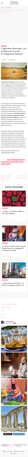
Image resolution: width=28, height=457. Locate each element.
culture (8, 161)
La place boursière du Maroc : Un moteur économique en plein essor (13, 284)
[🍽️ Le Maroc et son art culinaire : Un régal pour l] (14, 339)
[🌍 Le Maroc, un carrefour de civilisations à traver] (14, 419)
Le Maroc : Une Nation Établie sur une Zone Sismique (13, 212)
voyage (8, 164)
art (19, 159)
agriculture (14, 159)
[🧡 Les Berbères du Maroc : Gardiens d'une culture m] (14, 365)
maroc (21, 161)
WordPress (24, 445)
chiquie (4, 59)
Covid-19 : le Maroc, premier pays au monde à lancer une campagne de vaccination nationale (14, 248)
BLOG (2, 311)
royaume (3, 164)
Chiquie (14, 2)
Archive (3, 317)
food (12, 161)
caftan (23, 159)
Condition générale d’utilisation (9, 304)
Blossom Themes (12, 445)
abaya (9, 159)
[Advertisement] (14, 28)
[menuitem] (7, 451)
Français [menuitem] (15, 453)
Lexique (3, 314)
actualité (3, 46)
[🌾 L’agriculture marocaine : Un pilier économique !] (14, 392)
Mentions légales (5, 307)
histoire (17, 161)
